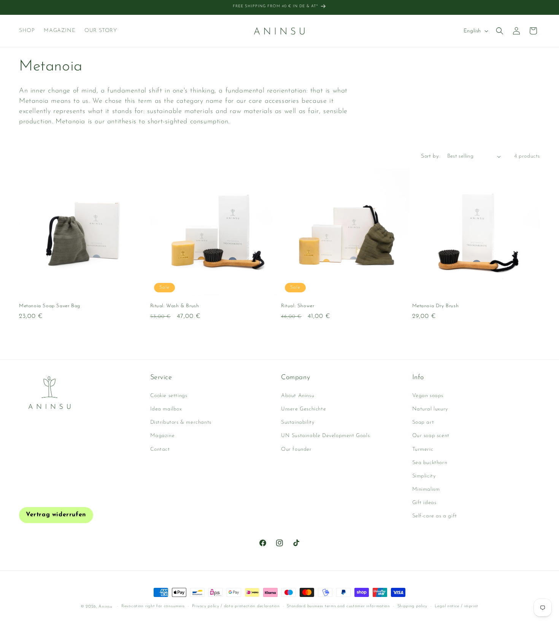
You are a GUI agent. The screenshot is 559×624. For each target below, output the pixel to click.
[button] (499, 30)
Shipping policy (412, 606)
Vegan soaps (428, 396)
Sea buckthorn (430, 463)
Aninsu (105, 607)
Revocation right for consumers (153, 606)
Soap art (423, 422)
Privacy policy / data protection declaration (236, 606)
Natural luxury (430, 409)
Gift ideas (424, 503)
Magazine (162, 436)
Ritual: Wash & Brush (174, 305)
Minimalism (426, 489)
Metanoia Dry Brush (435, 305)
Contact (160, 449)
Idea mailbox (166, 409)
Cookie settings (168, 396)
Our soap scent (430, 436)
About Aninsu (297, 396)
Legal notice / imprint (456, 606)
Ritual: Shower (297, 305)
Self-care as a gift (434, 516)
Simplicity (424, 476)
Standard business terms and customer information (338, 606)
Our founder (296, 449)
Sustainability (297, 422)
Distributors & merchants (180, 422)
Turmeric (423, 449)
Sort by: (430, 156)
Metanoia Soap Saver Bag (49, 305)
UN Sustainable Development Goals (325, 436)
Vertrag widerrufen (56, 515)
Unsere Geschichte (303, 409)
